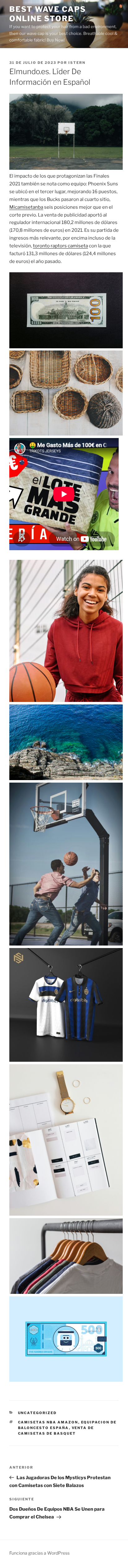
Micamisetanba (26, 207)
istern (76, 62)
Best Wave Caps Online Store (47, 14)
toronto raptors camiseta (60, 246)
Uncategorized (37, 1413)
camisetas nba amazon (48, 1422)
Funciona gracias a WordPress (39, 1553)
